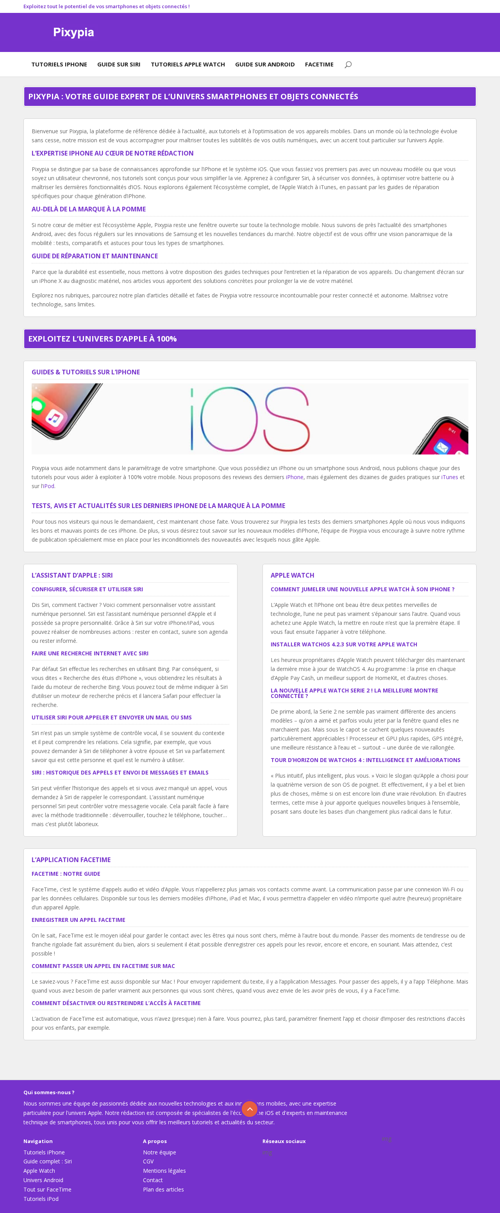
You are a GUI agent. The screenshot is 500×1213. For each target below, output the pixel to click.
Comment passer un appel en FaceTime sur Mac (103, 966)
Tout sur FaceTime (47, 1189)
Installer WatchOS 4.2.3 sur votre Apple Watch (344, 644)
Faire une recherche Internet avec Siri (90, 653)
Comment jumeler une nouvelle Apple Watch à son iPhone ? (363, 589)
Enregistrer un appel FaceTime (78, 919)
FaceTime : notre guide (66, 873)
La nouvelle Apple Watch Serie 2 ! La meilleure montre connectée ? (354, 693)
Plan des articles (163, 1189)
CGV (148, 1161)
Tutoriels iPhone (59, 64)
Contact (153, 1180)
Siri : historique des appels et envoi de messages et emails (120, 772)
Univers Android (43, 1180)
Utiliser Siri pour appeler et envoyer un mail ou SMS (112, 717)
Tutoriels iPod (41, 1198)
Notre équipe (159, 1152)
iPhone (295, 477)
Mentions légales (164, 1170)
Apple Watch (39, 1170)
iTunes (449, 477)
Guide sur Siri (119, 64)
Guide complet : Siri (47, 1161)
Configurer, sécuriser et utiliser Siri (87, 589)
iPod (48, 486)
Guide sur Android (265, 64)
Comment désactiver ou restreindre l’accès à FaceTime (116, 1003)
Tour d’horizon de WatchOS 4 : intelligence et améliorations (366, 760)
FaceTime (319, 64)
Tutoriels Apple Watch (188, 64)
